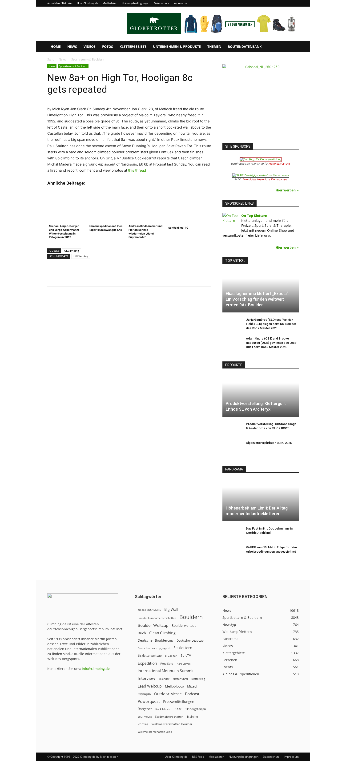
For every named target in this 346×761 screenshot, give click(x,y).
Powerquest (149, 701)
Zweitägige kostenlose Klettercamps (264, 179)
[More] (164, 276)
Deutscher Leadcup (190, 640)
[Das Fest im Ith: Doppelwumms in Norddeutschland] (231, 533)
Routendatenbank (245, 46)
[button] (293, 47)
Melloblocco (174, 686)
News (72, 46)
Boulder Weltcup (153, 625)
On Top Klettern (254, 215)
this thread (137, 170)
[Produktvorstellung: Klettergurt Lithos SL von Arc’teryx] (260, 396)
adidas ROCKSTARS (149, 609)
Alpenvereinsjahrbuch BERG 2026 (269, 443)
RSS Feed (198, 757)
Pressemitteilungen (178, 701)
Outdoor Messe (168, 694)
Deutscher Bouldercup (155, 640)
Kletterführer (180, 678)
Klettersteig (198, 678)
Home (56, 46)
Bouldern (191, 617)
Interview (146, 678)
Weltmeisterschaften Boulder (172, 724)
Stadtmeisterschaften (169, 717)
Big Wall (171, 609)
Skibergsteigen (195, 709)
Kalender (163, 678)
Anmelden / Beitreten (60, 3)
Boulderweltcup (184, 625)
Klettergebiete (133, 46)
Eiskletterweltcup (150, 655)
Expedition (147, 663)
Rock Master (163, 709)
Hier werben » (287, 190)
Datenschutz (161, 3)
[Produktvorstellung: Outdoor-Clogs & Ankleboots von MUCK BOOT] (231, 428)
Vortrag (143, 724)
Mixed (192, 686)
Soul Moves (145, 716)
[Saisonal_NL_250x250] (260, 102)
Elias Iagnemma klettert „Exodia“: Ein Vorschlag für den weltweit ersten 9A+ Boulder (257, 299)
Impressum (180, 3)
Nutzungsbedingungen (135, 3)
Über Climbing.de (87, 3)
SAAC (178, 709)
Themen (214, 46)
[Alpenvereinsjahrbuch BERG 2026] (231, 447)
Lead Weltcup (150, 686)
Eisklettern (182, 647)
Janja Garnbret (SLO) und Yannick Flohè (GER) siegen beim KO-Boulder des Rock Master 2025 (271, 324)
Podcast (192, 693)
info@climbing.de (96, 668)
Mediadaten (110, 3)
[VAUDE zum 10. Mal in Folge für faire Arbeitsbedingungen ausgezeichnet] (231, 552)
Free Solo (166, 663)
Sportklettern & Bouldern (73, 66)
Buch (142, 633)
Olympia (144, 694)
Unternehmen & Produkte (177, 46)
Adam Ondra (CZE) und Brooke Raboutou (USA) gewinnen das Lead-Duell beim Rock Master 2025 (272, 343)
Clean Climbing (162, 633)
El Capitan (171, 655)
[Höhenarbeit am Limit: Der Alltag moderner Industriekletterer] (260, 500)
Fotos (107, 46)
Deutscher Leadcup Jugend (154, 648)
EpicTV (186, 655)
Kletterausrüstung (279, 163)
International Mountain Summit (166, 670)
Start (50, 59)
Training (192, 716)
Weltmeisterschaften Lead (155, 731)
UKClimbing (71, 250)
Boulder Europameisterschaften (157, 618)
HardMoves (183, 663)
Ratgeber (145, 708)
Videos (90, 46)
